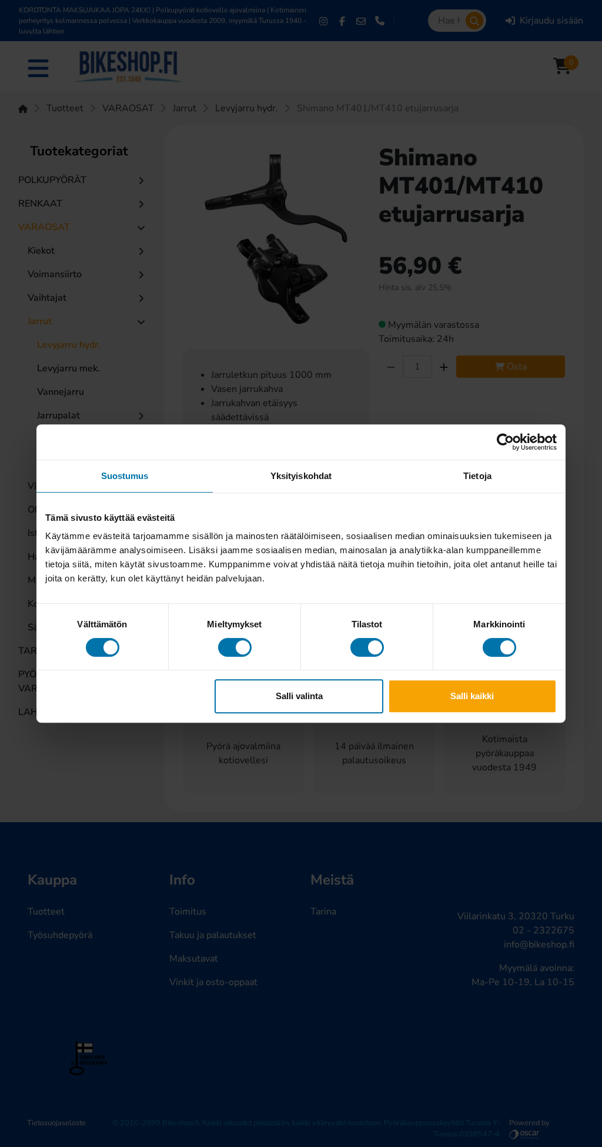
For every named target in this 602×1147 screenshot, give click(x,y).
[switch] (235, 647)
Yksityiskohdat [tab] (301, 476)
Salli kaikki (472, 696)
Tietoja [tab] (477, 476)
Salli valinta (299, 696)
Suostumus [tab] (125, 476)
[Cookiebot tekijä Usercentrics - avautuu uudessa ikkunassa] (505, 442)
